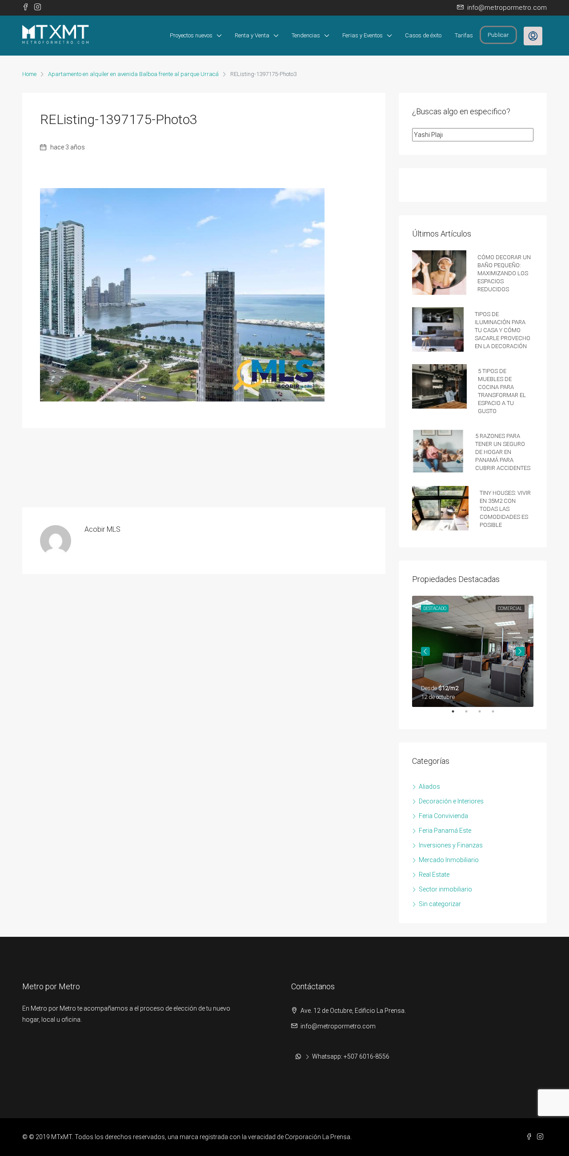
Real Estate (434, 874)
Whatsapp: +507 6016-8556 (350, 1056)
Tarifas (464, 35)
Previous (425, 651)
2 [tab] (470, 714)
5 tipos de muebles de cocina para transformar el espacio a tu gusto (502, 390)
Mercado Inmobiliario (449, 859)
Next (520, 651)
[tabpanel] (472, 651)
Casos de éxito (423, 35)
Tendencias (306, 35)
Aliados (429, 786)
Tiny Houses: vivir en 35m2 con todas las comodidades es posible (505, 508)
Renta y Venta (252, 35)
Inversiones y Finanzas (451, 845)
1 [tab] (457, 714)
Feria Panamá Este (445, 830)
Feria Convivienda (443, 815)
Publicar (498, 35)
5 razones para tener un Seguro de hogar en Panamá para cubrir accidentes (502, 451)
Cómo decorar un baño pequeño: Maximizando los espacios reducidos (504, 272)
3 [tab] (484, 714)
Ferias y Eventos (362, 35)
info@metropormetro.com (338, 1026)
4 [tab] (497, 714)
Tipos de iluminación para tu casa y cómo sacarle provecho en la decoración (502, 329)
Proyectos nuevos (191, 35)
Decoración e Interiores (451, 801)
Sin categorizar (440, 903)
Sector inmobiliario (445, 889)
